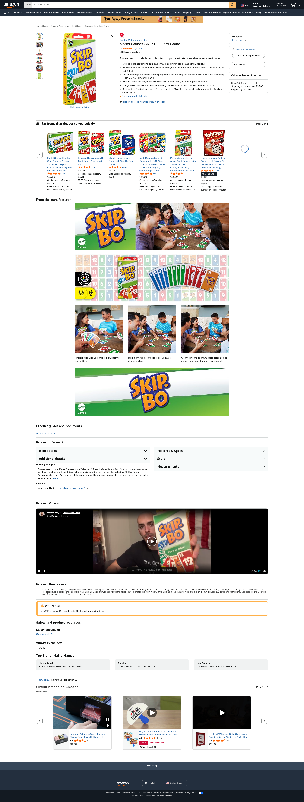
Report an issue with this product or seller (144, 102)
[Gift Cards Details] (162, 12)
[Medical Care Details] (40, 12)
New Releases (84, 12)
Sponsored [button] (40, 691)
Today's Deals (131, 12)
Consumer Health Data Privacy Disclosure (155, 793)
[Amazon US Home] (123, 784)
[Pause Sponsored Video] (107, 720)
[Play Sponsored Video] (152, 713)
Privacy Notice (128, 793)
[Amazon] (12, 5)
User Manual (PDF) (46, 433)
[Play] (38, 571)
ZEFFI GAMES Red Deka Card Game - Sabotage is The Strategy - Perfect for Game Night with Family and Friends (228, 736)
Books (144, 12)
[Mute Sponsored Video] (107, 726)
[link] (60, 164)
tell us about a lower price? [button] (71, 488)
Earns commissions (71, 512)
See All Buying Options (248, 55)
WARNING (44, 680)
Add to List (239, 64)
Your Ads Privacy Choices (187, 793)
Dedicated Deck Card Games (97, 26)
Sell (167, 12)
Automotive (247, 12)
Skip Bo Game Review (57, 515)
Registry (187, 12)
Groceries (99, 12)
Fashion (176, 12)
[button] (7, 12)
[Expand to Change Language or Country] (161, 783)
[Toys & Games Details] (239, 12)
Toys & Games (42, 26)
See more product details (134, 96)
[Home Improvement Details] (286, 12)
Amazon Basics (51, 12)
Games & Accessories (60, 26)
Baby (258, 12)
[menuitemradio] (259, 571)
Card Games (77, 26)
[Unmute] (264, 571)
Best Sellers (68, 12)
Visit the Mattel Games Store (134, 40)
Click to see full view (80, 107)
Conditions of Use (112, 793)
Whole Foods (114, 12)
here (55, 478)
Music (197, 12)
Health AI (18, 12)
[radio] (39, 36)
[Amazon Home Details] (220, 12)
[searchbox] (130, 5)
